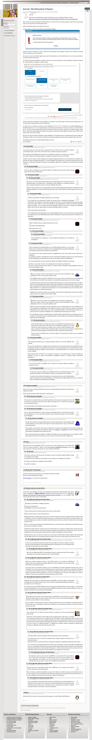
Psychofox (31, 540)
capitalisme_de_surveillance (33, 730)
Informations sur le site (75, 721)
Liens (54, 2)
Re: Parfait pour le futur (11, 731)
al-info (28, 489)
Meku (36, 321)
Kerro (33, 632)
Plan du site (73, 731)
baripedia (64, 429)
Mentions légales (74, 717)
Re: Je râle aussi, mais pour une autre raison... (38, 499)
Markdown (74, 141)
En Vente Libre (52, 725)
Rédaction (65, 2)
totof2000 (34, 679)
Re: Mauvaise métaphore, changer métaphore (15, 718)
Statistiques (73, 727)
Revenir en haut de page (25, 710)
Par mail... (26, 441)
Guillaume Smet (30, 386)
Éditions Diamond (53, 721)
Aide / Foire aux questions (76, 722)
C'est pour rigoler (10, 726)
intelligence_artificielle (32, 717)
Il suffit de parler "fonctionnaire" (32, 470)
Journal (26, 9)
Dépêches (43, 2)
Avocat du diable (28, 146)
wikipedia (57, 429)
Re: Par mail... (30, 451)
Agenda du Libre (53, 717)
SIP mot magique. (27, 478)
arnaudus (29, 147)
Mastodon (36, 540)
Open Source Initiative (54, 730)
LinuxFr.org (10, 10)
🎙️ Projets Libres (73, 2)
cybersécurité (30, 725)
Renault (29, 500)
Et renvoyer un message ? (30, 385)
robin (28, 693)
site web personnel (36, 167)
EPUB (81, 141)
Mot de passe (6, 26)
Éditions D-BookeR (53, 719)
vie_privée (30, 729)
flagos (30, 593)
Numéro (26, 692)
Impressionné (9, 729)
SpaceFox (32, 609)
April (50, 718)
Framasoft (51, 726)
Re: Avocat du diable (32, 166)
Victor (29, 452)
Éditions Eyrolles (53, 722)
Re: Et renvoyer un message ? (34, 396)
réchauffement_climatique (33, 721)
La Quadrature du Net (54, 727)
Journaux (49, 2)
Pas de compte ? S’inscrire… (10, 35)
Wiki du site (73, 725)
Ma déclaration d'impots (42, 9)
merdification (30, 719)
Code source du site (74, 730)
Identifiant (5, 23)
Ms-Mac (28, 471)
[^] (25, 166)
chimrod (29, 397)
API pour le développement (76, 729)
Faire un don (73, 718)
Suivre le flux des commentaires (30, 705)
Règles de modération (75, 726)
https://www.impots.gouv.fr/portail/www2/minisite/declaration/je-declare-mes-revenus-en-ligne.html (53, 19)
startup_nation (31, 726)
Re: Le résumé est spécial (11, 721)
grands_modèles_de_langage (33, 718)
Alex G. (30, 419)
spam (29, 731)
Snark (36, 235)
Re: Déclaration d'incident (11, 725)
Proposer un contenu (10, 20)
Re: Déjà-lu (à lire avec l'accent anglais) (14, 717)
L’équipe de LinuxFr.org (75, 719)
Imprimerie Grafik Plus (54, 731)
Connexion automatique (9, 30)
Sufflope (30, 167)
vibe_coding (30, 727)
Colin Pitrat (32, 179)
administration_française (32, 722)
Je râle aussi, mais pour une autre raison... (34, 488)
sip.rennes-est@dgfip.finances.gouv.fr (59, 447)
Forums (59, 2)
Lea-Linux (51, 729)
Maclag (34, 244)
